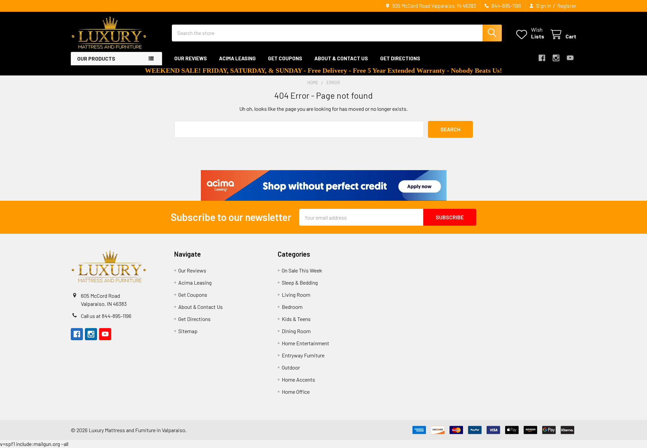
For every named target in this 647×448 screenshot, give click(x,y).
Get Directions (400, 58)
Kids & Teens (296, 319)
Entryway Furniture (303, 355)
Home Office (296, 391)
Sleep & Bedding (300, 282)
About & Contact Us (341, 58)
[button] (324, 185)
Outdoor (291, 367)
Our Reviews (190, 58)
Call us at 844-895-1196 (106, 316)
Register (566, 6)
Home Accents (298, 379)
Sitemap (187, 331)
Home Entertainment (305, 343)
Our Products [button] (96, 59)
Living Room (296, 294)
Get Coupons (285, 58)
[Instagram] (556, 58)
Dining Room (296, 331)
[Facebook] (542, 58)
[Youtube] (570, 58)
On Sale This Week (302, 270)
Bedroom (292, 306)
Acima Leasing (237, 58)
